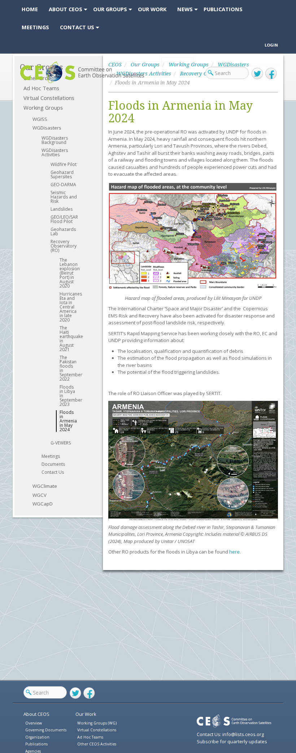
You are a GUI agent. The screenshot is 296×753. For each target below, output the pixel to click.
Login (271, 45)
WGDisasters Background (55, 140)
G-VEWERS (61, 443)
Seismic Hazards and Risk (64, 197)
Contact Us (53, 472)
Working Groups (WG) (97, 723)
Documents (53, 464)
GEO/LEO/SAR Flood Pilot (64, 219)
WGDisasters (46, 128)
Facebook (271, 73)
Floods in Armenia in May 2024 (68, 421)
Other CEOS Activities (96, 744)
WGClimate (44, 486)
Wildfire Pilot (64, 164)
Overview (33, 723)
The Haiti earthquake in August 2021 (68, 339)
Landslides (62, 209)
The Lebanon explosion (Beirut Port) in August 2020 (68, 273)
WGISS (39, 119)
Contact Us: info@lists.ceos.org (230, 734)
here (234, 551)
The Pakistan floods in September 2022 (68, 368)
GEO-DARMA (63, 185)
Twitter (257, 73)
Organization (37, 737)
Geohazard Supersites (62, 174)
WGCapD (42, 504)
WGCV (39, 495)
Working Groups (43, 108)
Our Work (85, 714)
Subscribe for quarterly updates (232, 741)
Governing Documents (45, 729)
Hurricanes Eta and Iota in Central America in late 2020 (68, 307)
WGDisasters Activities (55, 152)
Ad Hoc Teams (90, 737)
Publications (36, 744)
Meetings (51, 456)
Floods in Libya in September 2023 (68, 396)
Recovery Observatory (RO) (64, 246)
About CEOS (36, 714)
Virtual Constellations (48, 98)
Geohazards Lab (63, 231)
